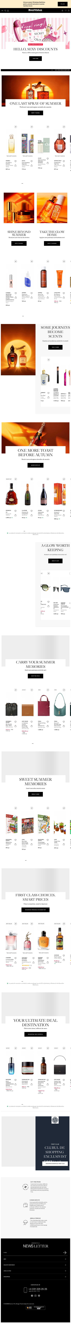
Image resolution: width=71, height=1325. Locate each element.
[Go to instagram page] (35, 1296)
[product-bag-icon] (15, 165)
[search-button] (5, 10)
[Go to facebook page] (32, 1296)
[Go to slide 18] (46, 183)
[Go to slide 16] (43, 183)
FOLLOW (63, 4)
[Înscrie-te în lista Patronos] (64, 1252)
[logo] (35, 10)
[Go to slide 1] (22, 183)
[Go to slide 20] (48, 183)
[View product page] (28, 142)
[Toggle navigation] (2, 10)
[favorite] (65, 11)
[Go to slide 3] (25, 183)
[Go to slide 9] (33, 183)
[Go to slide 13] (39, 183)
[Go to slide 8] (32, 183)
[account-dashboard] (8, 11)
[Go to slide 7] (30, 183)
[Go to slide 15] (41, 183)
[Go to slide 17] (44, 183)
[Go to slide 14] (40, 183)
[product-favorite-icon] (15, 161)
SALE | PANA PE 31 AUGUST (35, 44)
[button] (15, 126)
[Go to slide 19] (47, 183)
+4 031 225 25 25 (37, 1289)
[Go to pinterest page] (39, 1296)
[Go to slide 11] (36, 183)
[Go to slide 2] (23, 183)
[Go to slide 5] (28, 183)
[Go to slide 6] (29, 183)
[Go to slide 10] (35, 183)
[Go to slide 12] (37, 183)
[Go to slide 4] (26, 183)
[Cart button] (69, 11)
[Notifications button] (63, 11)
